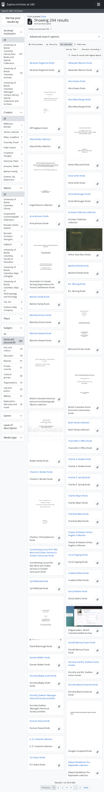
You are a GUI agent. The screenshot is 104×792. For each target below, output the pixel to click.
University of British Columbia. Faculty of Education (13, 255)
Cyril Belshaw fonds (39, 581)
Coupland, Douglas (13, 154)
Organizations (13, 383)
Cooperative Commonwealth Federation (13, 216)
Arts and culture (13, 349)
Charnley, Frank (13, 143)
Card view (67, 44)
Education (13, 356)
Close (43, 16)
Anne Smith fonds (76, 175)
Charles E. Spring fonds (79, 477)
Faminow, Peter (13, 162)
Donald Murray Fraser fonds (81, 642)
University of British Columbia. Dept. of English (13, 272)
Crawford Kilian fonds (78, 573)
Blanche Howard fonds (40, 333)
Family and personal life (13, 341)
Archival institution (10, 32)
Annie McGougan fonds (79, 194)
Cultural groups (13, 376)
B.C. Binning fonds (76, 284)
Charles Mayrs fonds (78, 495)
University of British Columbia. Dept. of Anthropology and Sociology (13, 289)
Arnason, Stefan (13, 167)
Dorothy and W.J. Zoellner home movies (83, 663)
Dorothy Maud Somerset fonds (83, 684)
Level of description (10, 426)
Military (13, 397)
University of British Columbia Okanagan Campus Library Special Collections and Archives (13, 93)
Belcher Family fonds (39, 296)
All (5, 39)
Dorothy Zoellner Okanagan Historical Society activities (43, 697)
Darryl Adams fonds (77, 591)
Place (7, 318)
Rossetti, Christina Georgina (13, 236)
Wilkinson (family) (13, 125)
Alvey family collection (40, 139)
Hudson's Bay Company (13, 309)
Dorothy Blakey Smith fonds (43, 675)
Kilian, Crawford (13, 138)
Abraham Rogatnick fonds (42, 63)
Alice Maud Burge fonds (79, 99)
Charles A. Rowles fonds (79, 459)
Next (86, 787)
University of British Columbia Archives (13, 73)
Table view (81, 44)
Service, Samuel (13, 133)
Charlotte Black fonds (78, 514)
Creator (8, 112)
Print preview (37, 44)
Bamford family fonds (78, 265)
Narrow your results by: (13, 19)
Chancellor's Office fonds (80, 440)
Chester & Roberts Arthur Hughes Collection (80, 534)
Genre (7, 415)
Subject (8, 328)
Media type (10, 437)
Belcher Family (13, 172)
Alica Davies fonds (76, 81)
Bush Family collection (78, 422)
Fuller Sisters (13, 148)
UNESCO (13, 245)
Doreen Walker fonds (40, 657)
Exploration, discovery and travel (13, 404)
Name (7, 188)
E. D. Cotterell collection (41, 739)
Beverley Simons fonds (40, 315)
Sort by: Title (71, 49)
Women (13, 362)
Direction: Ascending (91, 49)
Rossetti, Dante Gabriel (13, 226)
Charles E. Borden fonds (41, 472)
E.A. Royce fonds (37, 757)
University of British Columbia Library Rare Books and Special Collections (13, 54)
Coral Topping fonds (78, 554)
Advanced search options (44, 36)
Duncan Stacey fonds (40, 721)
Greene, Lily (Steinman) (13, 178)
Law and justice (13, 389)
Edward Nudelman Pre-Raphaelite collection (79, 764)
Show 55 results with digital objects (86, 55)
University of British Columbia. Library (13, 204)
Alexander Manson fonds (80, 63)
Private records (13, 368)
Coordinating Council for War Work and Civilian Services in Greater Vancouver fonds (44, 552)
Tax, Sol (13, 303)
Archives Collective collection (82, 212)
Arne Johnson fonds (39, 216)
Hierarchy (53, 44)
